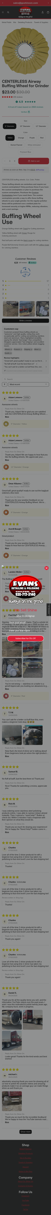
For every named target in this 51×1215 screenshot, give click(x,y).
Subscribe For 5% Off (25, 638)
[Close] (47, 568)
